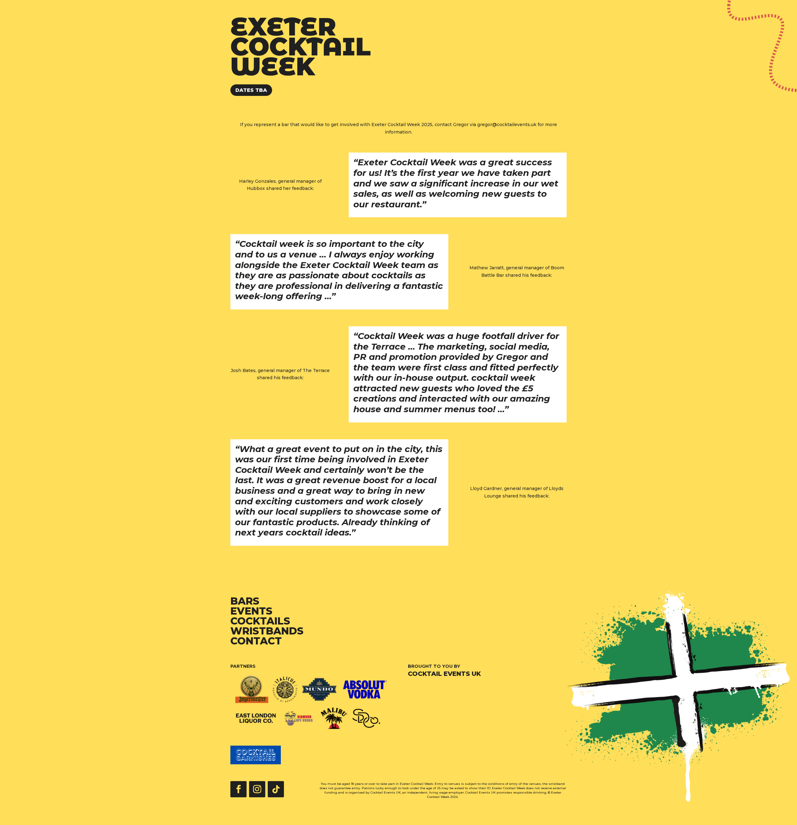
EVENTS (251, 611)
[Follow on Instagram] (257, 789)
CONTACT (256, 641)
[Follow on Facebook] (238, 789)
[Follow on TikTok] (276, 789)
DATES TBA (251, 90)
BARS (244, 601)
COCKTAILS (260, 621)
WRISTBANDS (267, 631)
